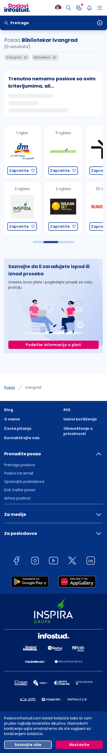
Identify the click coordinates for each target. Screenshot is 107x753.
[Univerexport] (63, 152)
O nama (12, 419)
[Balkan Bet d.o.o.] (63, 208)
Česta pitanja (17, 428)
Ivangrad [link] (33, 387)
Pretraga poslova (19, 465)
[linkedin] (90, 561)
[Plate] (79, 8)
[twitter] (72, 561)
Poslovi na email (18, 473)
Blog (8, 409)
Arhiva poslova (17, 498)
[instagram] (35, 561)
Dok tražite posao (20, 489)
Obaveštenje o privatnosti (78, 431)
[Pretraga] (68, 8)
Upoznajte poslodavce (24, 481)
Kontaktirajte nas (21, 437)
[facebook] (16, 561)
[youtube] (53, 561)
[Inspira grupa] (22, 208)
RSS (66, 409)
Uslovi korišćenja (80, 419)
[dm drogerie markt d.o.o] (22, 152)
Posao (9, 387)
